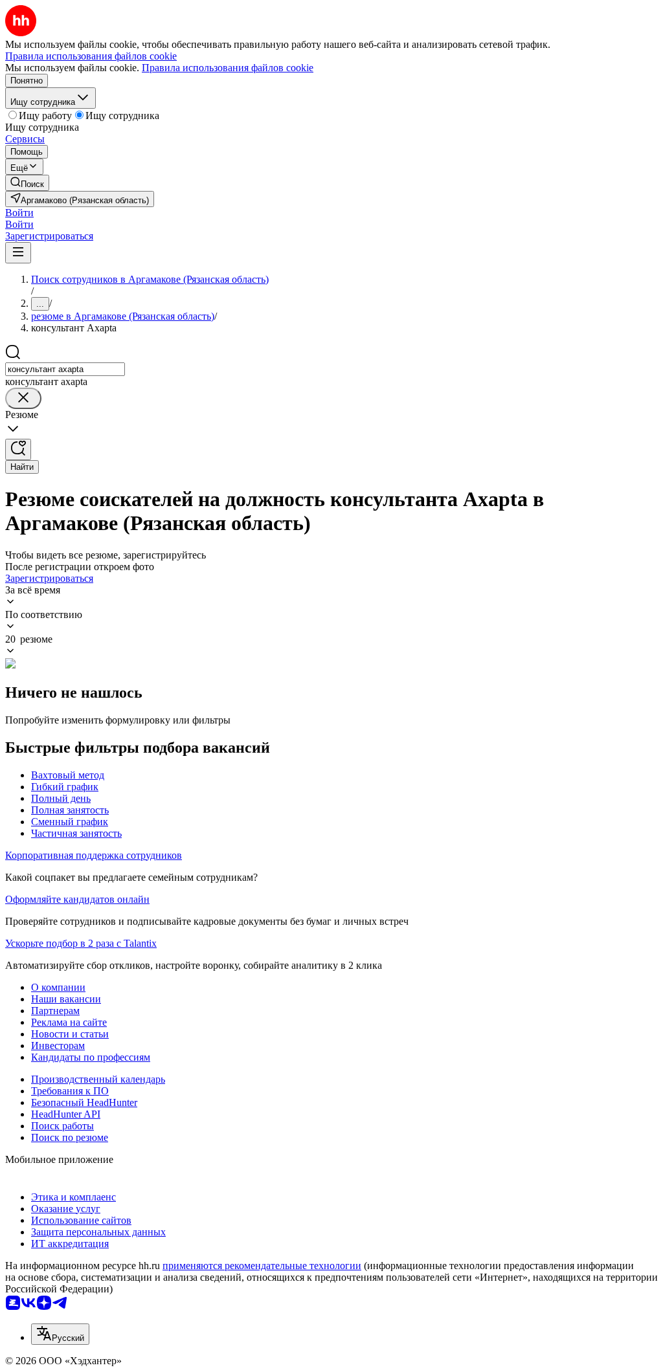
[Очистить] (23, 398)
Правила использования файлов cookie (227, 67)
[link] (27, 183)
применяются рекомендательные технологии (262, 1265)
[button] (19, 212)
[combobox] (65, 369)
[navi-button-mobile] (18, 252)
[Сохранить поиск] (18, 449)
